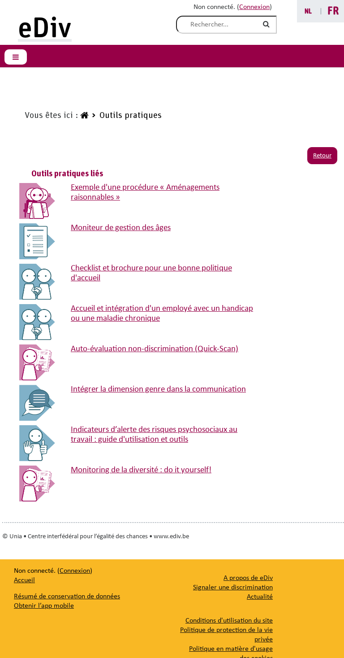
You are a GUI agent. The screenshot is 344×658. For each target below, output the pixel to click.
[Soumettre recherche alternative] (268, 25)
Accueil (24, 580)
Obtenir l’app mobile (44, 606)
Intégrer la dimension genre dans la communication (158, 389)
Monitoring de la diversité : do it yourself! (141, 470)
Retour (322, 156)
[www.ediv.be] (83, 115)
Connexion (254, 7)
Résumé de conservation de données (67, 596)
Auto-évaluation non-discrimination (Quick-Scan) (154, 349)
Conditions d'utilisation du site (229, 620)
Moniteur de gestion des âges (121, 228)
